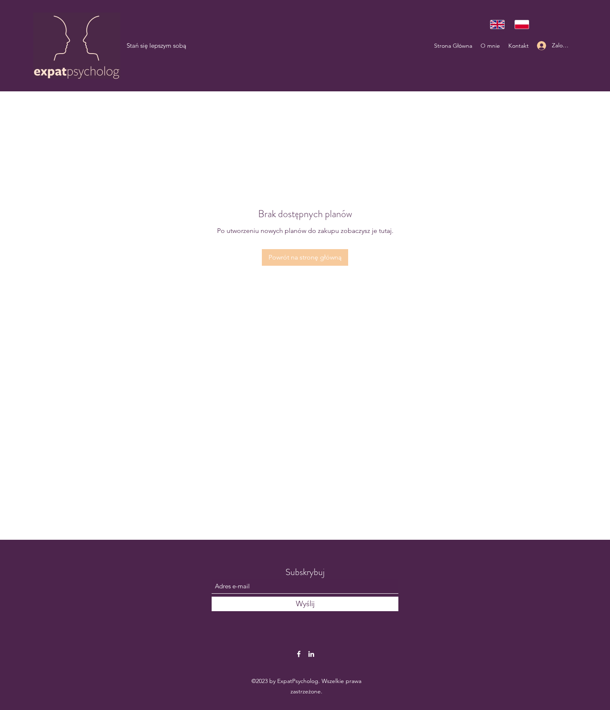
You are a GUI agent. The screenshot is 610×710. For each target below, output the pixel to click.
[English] (496, 24)
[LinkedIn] (311, 654)
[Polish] (520, 24)
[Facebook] (299, 654)
